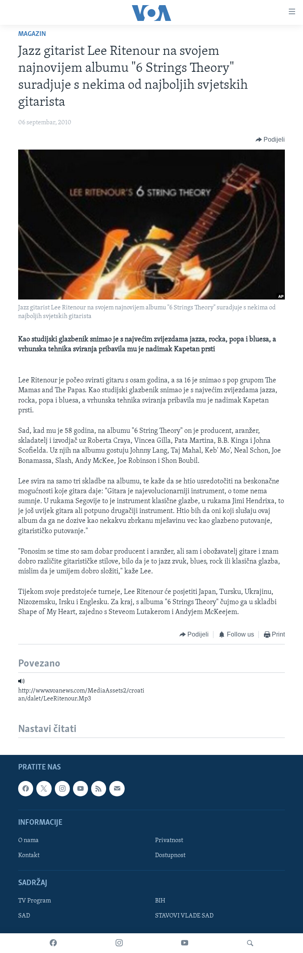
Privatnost (169, 840)
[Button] (270, 140)
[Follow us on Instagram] (62, 788)
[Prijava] (116, 788)
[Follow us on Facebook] (25, 788)
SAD (24, 916)
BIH (160, 901)
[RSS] (98, 788)
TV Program (34, 901)
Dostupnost (170, 855)
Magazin (32, 34)
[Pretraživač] (250, 943)
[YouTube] (184, 943)
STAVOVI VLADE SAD (184, 916)
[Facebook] (53, 943)
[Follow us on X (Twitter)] (43, 788)
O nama (28, 840)
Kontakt (28, 855)
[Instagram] (119, 943)
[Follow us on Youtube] (80, 788)
